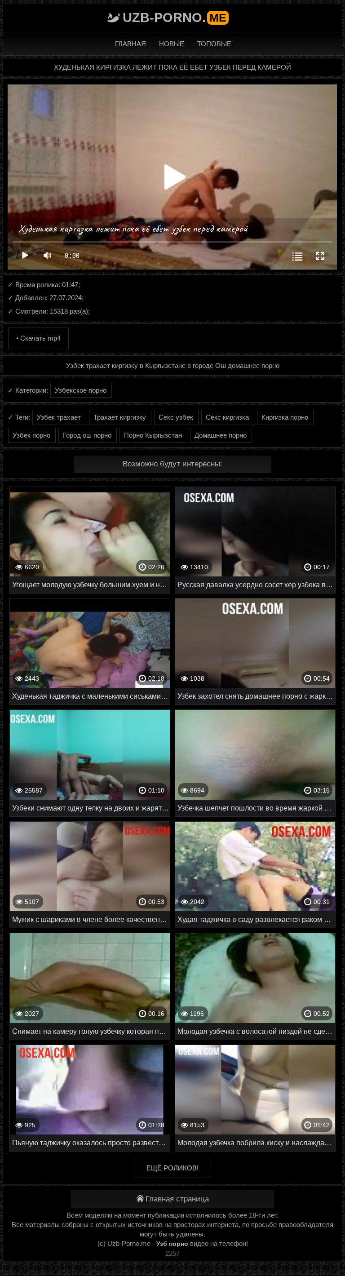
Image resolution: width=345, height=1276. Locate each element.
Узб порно (172, 1243)
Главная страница (177, 1199)
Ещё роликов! (172, 1168)
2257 (172, 1253)
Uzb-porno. (174, 17)
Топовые (214, 44)
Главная (130, 44)
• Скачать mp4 (38, 338)
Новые (171, 44)
